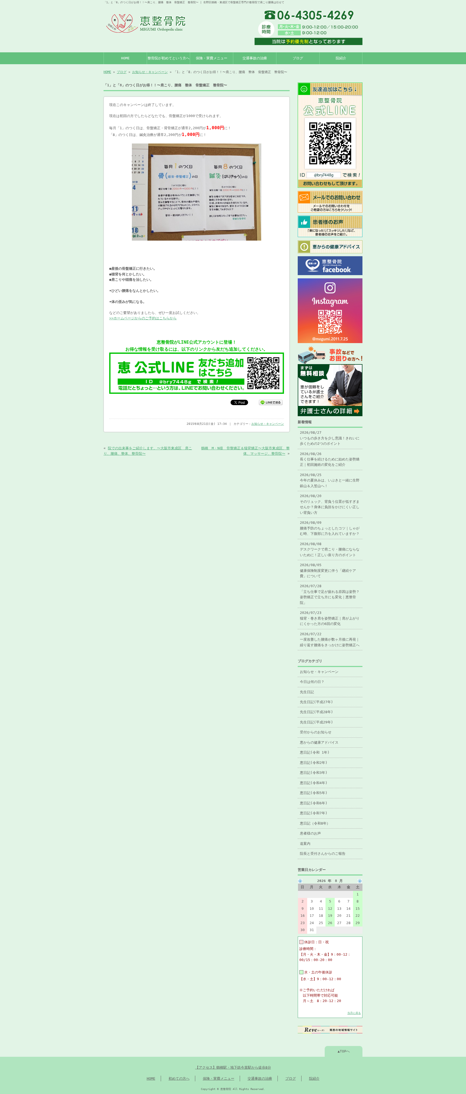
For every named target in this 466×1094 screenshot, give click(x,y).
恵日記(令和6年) (313, 803)
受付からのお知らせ (315, 732)
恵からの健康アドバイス (319, 742)
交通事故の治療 (254, 58)
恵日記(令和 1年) (315, 752)
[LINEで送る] (271, 402)
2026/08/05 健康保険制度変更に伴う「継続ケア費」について (328, 570)
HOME (125, 58)
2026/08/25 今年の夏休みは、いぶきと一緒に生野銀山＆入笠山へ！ (329, 480)
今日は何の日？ (312, 682)
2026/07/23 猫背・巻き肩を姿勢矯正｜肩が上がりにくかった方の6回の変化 (329, 618)
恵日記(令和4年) (313, 783)
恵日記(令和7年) (313, 813)
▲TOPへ (344, 1051)
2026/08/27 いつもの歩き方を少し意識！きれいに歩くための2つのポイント (329, 438)
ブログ (298, 58)
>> (111, 318)
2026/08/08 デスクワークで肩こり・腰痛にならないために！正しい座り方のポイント (329, 549)
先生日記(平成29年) (316, 722)
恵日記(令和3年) (313, 773)
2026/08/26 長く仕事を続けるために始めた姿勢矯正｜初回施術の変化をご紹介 (329, 459)
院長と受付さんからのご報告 (322, 854)
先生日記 (307, 692)
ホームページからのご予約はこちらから (145, 318)
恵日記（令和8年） (315, 823)
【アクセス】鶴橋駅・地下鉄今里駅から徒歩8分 (233, 1067)
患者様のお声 (310, 833)
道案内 (305, 844)
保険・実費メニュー (211, 58)
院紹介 (341, 58)
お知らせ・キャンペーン (150, 72)
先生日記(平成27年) (316, 702)
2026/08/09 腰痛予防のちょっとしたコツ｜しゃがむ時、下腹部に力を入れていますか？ (329, 528)
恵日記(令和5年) (313, 793)
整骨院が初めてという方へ (169, 58)
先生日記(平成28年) (316, 712)
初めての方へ (179, 1078)
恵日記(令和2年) (313, 763)
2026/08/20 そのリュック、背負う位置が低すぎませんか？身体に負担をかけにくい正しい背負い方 (329, 504)
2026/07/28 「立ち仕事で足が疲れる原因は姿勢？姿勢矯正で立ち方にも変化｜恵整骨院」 (329, 594)
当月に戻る (354, 1012)
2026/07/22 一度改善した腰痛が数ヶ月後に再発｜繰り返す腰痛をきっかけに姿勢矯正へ (329, 639)
